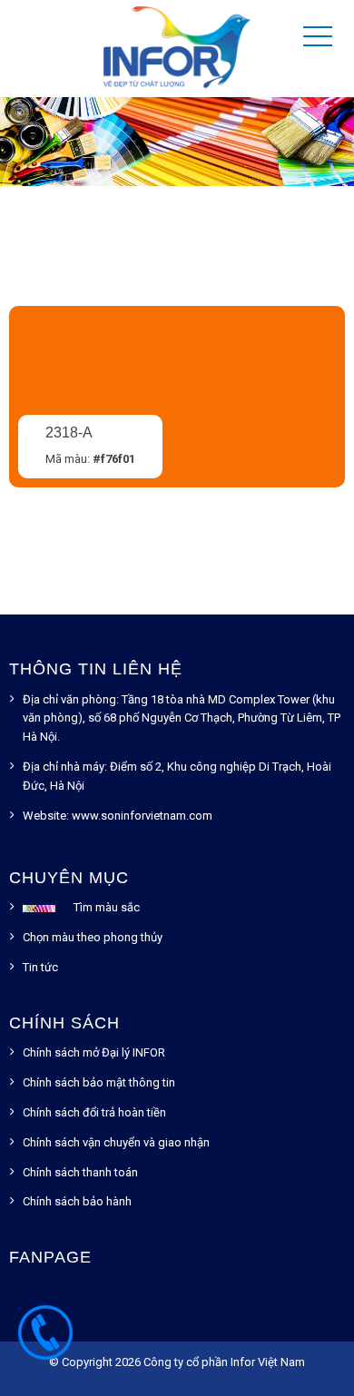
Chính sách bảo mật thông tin (99, 1082)
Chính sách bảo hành (77, 1201)
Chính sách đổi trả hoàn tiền (94, 1112)
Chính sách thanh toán (80, 1172)
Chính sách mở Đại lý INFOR (94, 1052)
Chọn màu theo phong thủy (92, 937)
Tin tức (40, 967)
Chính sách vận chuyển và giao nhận (116, 1142)
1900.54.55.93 (45, 1341)
